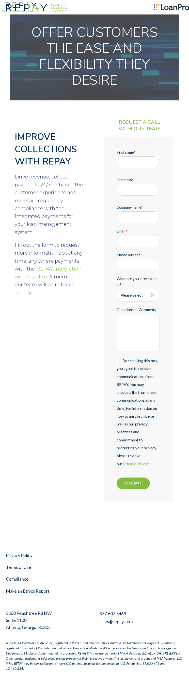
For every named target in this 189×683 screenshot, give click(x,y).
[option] (19, 7)
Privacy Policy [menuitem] (19, 555)
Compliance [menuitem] (17, 579)
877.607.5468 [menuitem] (112, 613)
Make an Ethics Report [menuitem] (27, 591)
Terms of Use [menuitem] (18, 567)
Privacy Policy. (135, 463)
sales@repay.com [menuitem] (116, 621)
